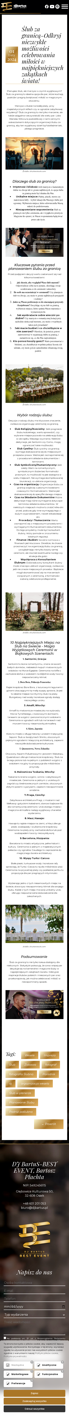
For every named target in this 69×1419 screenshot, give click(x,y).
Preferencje (18, 1383)
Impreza (50, 1055)
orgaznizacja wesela (35, 1083)
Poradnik (49, 1074)
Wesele (30, 1055)
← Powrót (48, 1124)
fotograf (50, 1064)
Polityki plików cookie (46, 1353)
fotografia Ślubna (21, 1074)
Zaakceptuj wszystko (34, 1401)
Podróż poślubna (21, 1111)
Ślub (12, 1064)
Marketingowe (19, 1374)
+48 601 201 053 (34, 1203)
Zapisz (34, 1393)
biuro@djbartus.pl (34, 1208)
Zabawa (30, 1064)
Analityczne (49, 1365)
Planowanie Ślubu (21, 1102)
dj (10, 1083)
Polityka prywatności (15, 1356)
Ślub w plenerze (20, 1093)
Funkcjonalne (50, 1374)
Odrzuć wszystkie (35, 1408)
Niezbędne (17, 1365)
